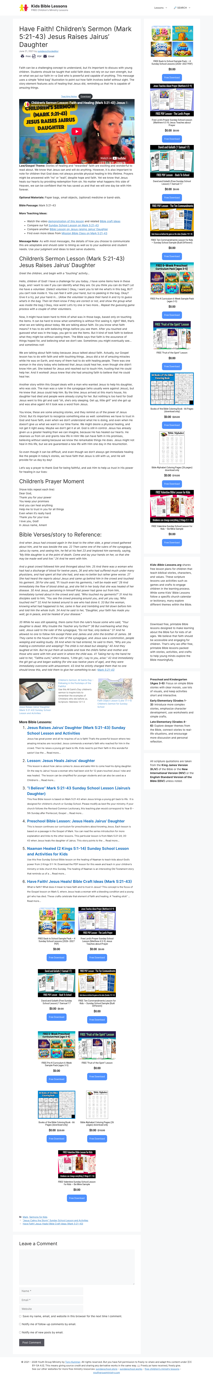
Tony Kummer (72, 1361)
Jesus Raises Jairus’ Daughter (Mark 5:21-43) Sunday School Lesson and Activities (35, 710)
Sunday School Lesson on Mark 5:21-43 (74, 225)
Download (86, 96)
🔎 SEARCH (180, 7)
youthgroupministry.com (106, 1372)
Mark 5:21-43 (106, 669)
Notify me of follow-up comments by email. (49, 1324)
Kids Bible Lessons (49, 6)
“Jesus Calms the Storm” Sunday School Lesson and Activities (55, 1220)
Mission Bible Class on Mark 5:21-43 (84, 233)
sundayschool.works (131, 1368)
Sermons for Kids (38, 1217)
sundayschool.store (106, 1368)
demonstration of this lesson (66, 221)
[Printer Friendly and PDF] (37, 58)
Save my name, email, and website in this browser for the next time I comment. (72, 1316)
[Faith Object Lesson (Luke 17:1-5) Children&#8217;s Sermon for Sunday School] (115, 689)
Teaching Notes (69, 96)
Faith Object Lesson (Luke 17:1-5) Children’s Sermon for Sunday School (114, 703)
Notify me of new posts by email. (42, 1332)
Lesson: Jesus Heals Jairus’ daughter (61, 760)
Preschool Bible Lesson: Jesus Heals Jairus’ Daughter (76, 821)
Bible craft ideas (110, 221)
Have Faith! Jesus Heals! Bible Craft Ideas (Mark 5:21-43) (79, 881)
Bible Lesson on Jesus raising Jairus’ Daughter (79, 229)
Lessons (159, 7)
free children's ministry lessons (162, 1368)
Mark (25, 1217)
